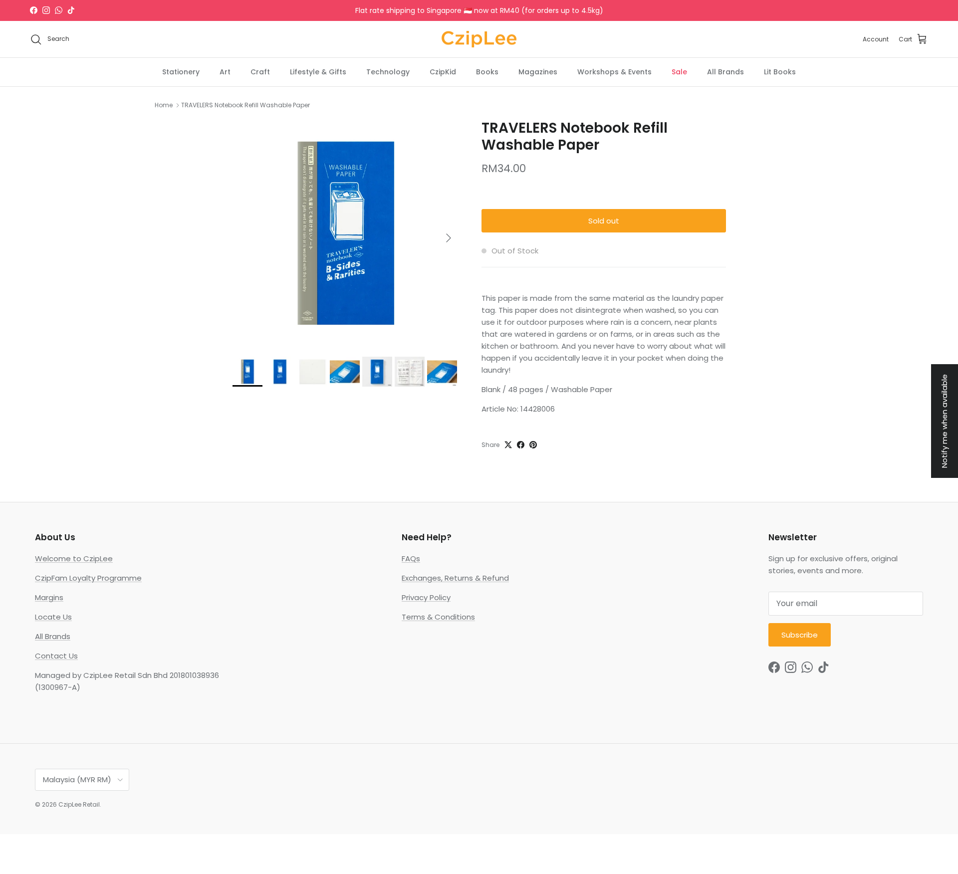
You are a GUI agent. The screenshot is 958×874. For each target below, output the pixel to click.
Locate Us (53, 617)
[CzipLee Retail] (479, 39)
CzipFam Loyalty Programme (88, 578)
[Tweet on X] (508, 444)
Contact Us (56, 656)
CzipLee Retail (79, 804)
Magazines (537, 72)
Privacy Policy (426, 597)
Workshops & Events (614, 72)
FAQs (411, 558)
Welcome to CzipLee (74, 558)
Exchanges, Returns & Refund (455, 578)
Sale (679, 72)
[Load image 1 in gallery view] (346, 233)
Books (487, 72)
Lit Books (780, 72)
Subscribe (799, 635)
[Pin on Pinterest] (533, 444)
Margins (49, 597)
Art (225, 72)
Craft (260, 72)
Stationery (181, 72)
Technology (388, 72)
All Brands (725, 72)
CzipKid (443, 72)
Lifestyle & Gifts (318, 72)
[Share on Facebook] (520, 444)
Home (164, 105)
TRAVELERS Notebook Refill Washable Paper (245, 105)
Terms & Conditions (438, 617)
